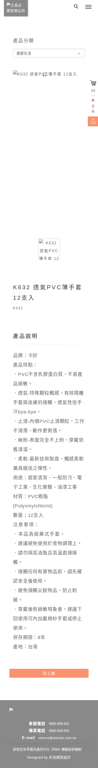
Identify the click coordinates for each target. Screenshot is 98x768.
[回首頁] (16, 8)
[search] (77, 7)
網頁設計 (63, 757)
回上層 (49, 673)
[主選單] (88, 7)
